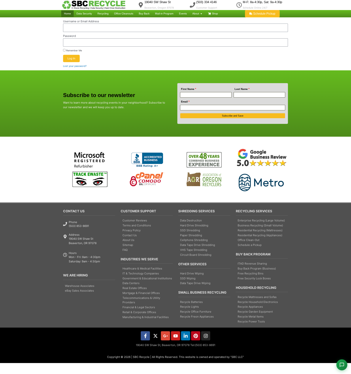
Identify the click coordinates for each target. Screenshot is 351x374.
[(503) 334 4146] (192, 5)
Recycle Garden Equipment (255, 311)
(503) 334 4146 (206, 2)
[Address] (65, 237)
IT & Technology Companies (140, 273)
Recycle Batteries (191, 302)
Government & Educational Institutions (147, 278)
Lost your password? (74, 66)
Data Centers (130, 283)
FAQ (125, 250)
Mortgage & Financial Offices (141, 293)
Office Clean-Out (248, 240)
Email (185, 101)
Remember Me (73, 50)
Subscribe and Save (232, 115)
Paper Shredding (191, 235)
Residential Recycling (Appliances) (260, 235)
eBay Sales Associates (79, 290)
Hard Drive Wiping (192, 273)
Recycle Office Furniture (195, 311)
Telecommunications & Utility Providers (141, 300)
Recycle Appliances (250, 306)
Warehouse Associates (79, 286)
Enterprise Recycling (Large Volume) (261, 220)
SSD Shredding (190, 230)
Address (74, 234)
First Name (188, 89)
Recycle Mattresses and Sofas (257, 297)
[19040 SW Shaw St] (141, 5)
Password (69, 36)
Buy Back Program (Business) (257, 268)
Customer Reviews (134, 220)
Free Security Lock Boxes (254, 278)
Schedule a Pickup (250, 245)
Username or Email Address (81, 21)
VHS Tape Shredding (193, 250)
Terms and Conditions (136, 225)
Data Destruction (191, 220)
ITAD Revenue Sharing (252, 263)
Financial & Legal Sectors (138, 307)
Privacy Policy (131, 230)
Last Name (242, 89)
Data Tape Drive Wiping (195, 283)
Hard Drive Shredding (194, 225)
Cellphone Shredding (194, 240)
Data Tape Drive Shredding (197, 245)
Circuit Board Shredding (195, 255)
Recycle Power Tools (251, 321)
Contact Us (129, 235)
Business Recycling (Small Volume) (260, 225)
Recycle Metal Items (251, 316)
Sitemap (127, 245)
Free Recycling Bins (250, 273)
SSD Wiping (187, 278)
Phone (73, 222)
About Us (128, 240)
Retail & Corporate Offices (139, 312)
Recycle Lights (189, 306)
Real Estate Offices (134, 288)
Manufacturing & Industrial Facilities (145, 317)
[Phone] (65, 224)
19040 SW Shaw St (157, 2)
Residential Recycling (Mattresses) (260, 230)
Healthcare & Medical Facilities (142, 268)
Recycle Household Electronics (258, 302)
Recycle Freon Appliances (197, 316)
